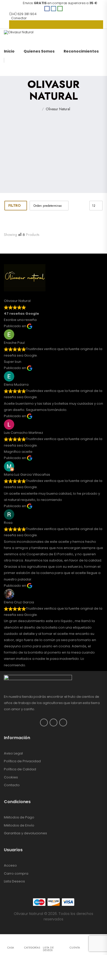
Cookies (11, 777)
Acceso (10, 865)
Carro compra (16, 873)
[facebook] (47, 8)
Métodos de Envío (19, 825)
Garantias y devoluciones (25, 833)
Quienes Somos (39, 51)
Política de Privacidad (22, 761)
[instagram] (53, 8)
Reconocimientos (81, 51)
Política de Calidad (20, 769)
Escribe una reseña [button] (20, 319)
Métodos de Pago (19, 817)
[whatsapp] (60, 8)
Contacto (12, 785)
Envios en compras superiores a (54, 3)
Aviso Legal (13, 753)
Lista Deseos (14, 881)
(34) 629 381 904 (22, 14)
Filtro (14, 205)
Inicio (9, 51)
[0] (56, 24)
